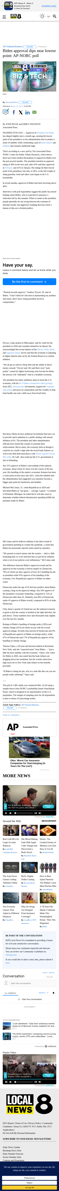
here (7, 963)
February (9, 168)
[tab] (10, 993)
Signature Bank (13, 353)
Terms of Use (21, 1123)
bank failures (46, 142)
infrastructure (18, 386)
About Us (17, 1126)
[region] (29, 1010)
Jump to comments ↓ (12, 715)
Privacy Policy (34, 1123)
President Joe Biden (45, 133)
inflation (6, 146)
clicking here (11, 955)
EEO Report (8, 1123)
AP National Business (30, 705)
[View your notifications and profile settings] (53, 993)
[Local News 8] (19, 16)
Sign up (51, 972)
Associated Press (11, 102)
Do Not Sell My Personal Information (19, 1133)
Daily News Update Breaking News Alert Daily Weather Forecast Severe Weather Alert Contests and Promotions (13, 1154)
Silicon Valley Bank (45, 349)
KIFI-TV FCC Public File (34, 1126)
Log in (45, 972)
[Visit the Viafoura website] (50, 1046)
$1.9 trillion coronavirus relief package (35, 383)
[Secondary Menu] (6, 16)
